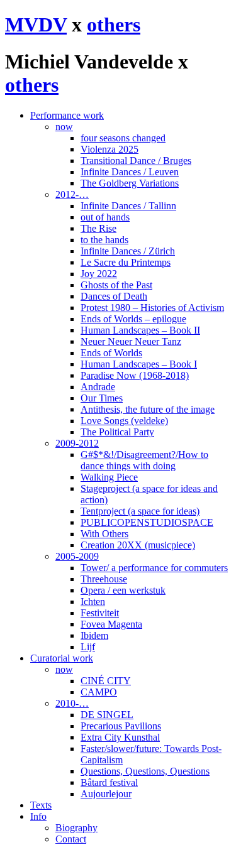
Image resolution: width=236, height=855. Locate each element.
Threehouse (104, 579)
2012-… (72, 194)
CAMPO (99, 692)
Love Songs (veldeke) (124, 420)
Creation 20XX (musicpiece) (138, 545)
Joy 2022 (99, 273)
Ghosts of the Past (116, 285)
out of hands (105, 217)
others (113, 24)
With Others (104, 533)
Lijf (88, 646)
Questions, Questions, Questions (145, 771)
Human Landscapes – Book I (139, 364)
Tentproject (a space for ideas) (140, 511)
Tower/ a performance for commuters (154, 567)
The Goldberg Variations (130, 183)
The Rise (98, 228)
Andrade (98, 386)
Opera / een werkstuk (123, 590)
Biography (76, 827)
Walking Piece (109, 477)
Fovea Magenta (111, 624)
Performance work (67, 115)
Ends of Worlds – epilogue (133, 318)
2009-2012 (77, 443)
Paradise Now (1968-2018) (135, 375)
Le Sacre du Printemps (126, 262)
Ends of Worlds (111, 352)
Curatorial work (61, 658)
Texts (41, 805)
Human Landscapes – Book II (140, 330)
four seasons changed (123, 138)
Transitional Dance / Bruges (136, 160)
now (64, 126)
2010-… (72, 703)
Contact (70, 839)
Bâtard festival (109, 782)
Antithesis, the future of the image (148, 409)
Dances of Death (114, 296)
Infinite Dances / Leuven (130, 171)
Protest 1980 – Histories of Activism (152, 307)
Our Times (102, 398)
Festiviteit (100, 612)
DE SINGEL (107, 714)
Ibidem (94, 635)
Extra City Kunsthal (120, 737)
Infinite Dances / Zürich (128, 251)
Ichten (93, 601)
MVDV (36, 24)
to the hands (104, 239)
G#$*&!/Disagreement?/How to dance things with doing (144, 460)
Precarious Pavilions (121, 726)
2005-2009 (77, 556)
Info (38, 816)
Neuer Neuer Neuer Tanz (131, 341)
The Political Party (117, 432)
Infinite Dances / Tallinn (128, 205)
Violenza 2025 (109, 149)
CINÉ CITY (106, 680)
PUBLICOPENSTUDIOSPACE (147, 522)
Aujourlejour (106, 793)
